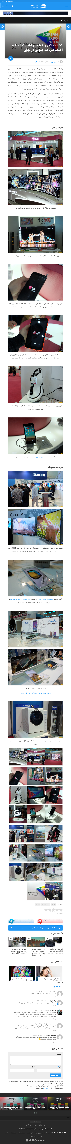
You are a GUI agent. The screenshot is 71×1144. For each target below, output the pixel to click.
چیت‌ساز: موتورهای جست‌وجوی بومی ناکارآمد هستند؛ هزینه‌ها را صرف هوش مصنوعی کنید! (35, 929)
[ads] (35, 13)
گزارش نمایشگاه (45, 904)
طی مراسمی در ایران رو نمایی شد (20, 599)
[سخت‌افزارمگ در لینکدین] (27, 1140)
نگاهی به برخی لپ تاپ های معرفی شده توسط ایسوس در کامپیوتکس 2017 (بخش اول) (18, 952)
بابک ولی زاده (52, 62)
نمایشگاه (64, 20)
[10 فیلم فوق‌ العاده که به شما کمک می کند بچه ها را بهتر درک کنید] (22, 973)
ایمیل (32, 1067)
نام (59, 1067)
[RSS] (44, 1140)
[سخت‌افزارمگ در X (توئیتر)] (30, 1140)
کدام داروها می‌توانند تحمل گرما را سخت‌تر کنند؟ (50, 980)
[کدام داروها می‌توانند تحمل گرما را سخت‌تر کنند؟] (49, 973)
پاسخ (54, 996)
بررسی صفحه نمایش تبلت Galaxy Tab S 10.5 (35, 693)
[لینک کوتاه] (36, 62)
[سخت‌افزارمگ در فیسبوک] (33, 1140)
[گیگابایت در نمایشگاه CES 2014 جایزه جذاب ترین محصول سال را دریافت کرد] (54, 942)
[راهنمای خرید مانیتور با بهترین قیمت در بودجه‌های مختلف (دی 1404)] (59, 1103)
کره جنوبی (53, 904)
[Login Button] (3, 5)
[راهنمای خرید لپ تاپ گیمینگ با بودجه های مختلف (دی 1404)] (11, 1103)
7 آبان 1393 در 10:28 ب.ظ (43, 992)
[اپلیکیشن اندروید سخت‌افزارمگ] (41, 1140)
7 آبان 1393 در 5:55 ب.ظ (37, 1024)
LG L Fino (39, 457)
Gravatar (45, 1088)
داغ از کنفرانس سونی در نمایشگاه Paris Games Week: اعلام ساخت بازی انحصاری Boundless (38, 952)
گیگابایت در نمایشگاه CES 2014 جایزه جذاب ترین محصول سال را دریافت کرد (55, 951)
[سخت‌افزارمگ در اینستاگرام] (36, 1140)
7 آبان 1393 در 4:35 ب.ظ (39, 1035)
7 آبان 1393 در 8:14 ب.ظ (40, 1001)
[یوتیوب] (50, 921)
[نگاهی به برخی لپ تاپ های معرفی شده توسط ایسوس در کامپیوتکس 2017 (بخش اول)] (18, 942)
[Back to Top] (35, 1122)
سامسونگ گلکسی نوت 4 (45, 599)
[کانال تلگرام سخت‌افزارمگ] (38, 1140)
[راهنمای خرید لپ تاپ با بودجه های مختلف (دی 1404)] (35, 1103)
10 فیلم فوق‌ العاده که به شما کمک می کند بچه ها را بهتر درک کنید (22, 980)
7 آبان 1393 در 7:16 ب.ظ (41, 1010)
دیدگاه (57, 987)
